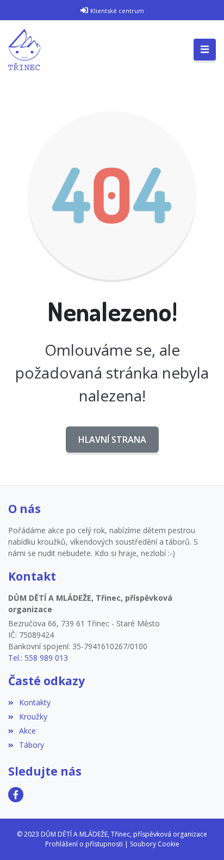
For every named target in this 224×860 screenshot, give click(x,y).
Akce (27, 730)
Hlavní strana (112, 440)
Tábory (31, 745)
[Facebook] (15, 794)
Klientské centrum (117, 11)
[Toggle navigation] (205, 49)
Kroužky (33, 716)
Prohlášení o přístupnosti (84, 844)
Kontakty (35, 702)
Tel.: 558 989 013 (38, 657)
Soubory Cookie (154, 844)
